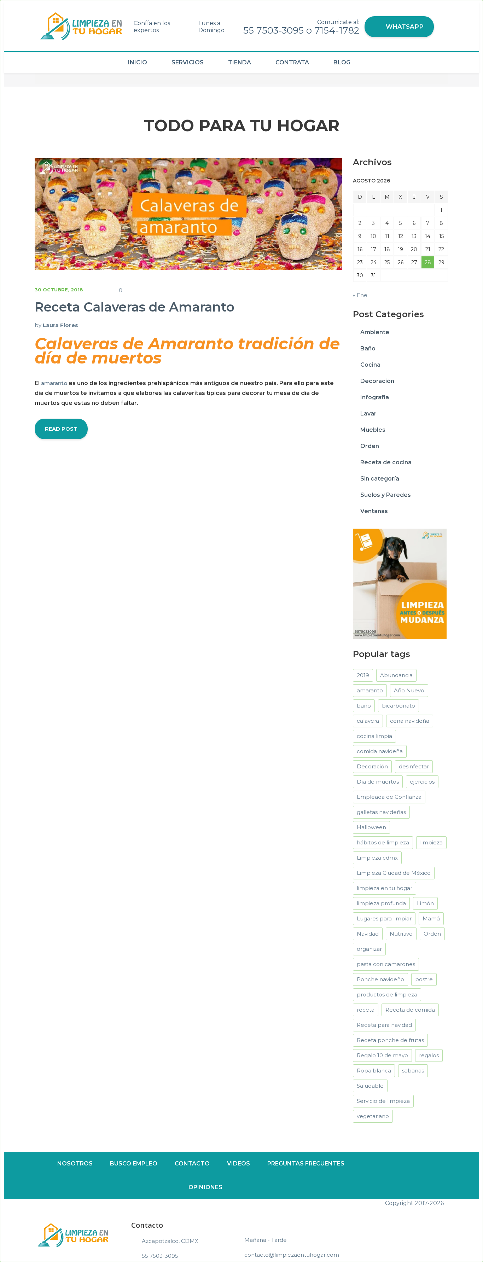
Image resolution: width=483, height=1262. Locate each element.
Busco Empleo (133, 1163)
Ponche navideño (380, 979)
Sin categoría (379, 478)
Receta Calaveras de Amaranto (134, 307)
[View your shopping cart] (443, 29)
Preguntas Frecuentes (305, 1163)
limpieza (431, 842)
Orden (369, 446)
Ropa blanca (374, 1070)
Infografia (374, 397)
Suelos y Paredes (385, 495)
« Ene (360, 295)
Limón (425, 903)
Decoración (377, 381)
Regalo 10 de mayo (382, 1055)
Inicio (137, 62)
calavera (368, 720)
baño (364, 705)
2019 (363, 675)
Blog (341, 62)
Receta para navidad (384, 1025)
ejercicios (422, 781)
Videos (238, 1163)
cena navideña (409, 720)
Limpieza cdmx (377, 857)
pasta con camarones (386, 964)
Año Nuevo (409, 690)
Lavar (368, 413)
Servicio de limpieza (383, 1101)
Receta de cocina (386, 462)
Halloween (371, 827)
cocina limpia (374, 736)
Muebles (372, 429)
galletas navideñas (381, 812)
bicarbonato (398, 705)
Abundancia (396, 675)
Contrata (292, 62)
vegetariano (373, 1116)
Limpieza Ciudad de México (394, 873)
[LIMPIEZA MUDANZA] (400, 583)
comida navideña (380, 751)
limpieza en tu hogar (384, 888)
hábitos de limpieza (383, 842)
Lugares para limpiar (384, 918)
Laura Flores (60, 325)
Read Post (61, 428)
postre (424, 979)
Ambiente (374, 332)
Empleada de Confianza (389, 796)
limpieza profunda (381, 903)
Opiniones (205, 1187)
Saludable (370, 1085)
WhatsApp (404, 26)
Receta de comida (410, 1009)
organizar (369, 949)
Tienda (239, 62)
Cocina (370, 364)
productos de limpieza (387, 994)
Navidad (368, 933)
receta (365, 1009)
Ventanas (374, 511)
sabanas (413, 1070)
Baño (368, 348)
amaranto (54, 383)
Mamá (431, 918)
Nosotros (75, 1163)
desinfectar (414, 766)
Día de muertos (378, 781)
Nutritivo (401, 933)
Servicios (187, 62)
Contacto (192, 1163)
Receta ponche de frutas (390, 1040)
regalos (429, 1055)
